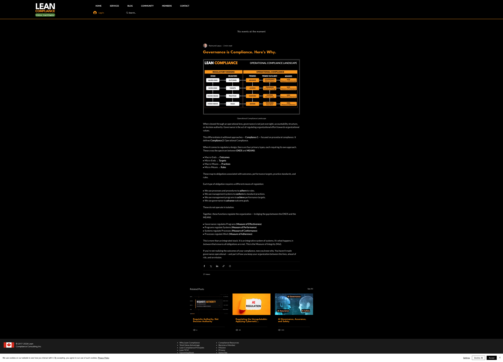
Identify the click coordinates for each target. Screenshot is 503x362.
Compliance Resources (228, 342)
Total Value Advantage (189, 345)
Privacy (221, 350)
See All (310, 289)
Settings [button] (466, 357)
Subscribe (222, 352)
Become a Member (226, 345)
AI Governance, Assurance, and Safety (292, 320)
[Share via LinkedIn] (217, 266)
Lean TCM (184, 350)
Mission (222, 347)
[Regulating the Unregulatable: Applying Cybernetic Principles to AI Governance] (252, 304)
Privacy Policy (103, 357)
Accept (491, 357)
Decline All (478, 357)
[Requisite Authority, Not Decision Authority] (209, 304)
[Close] (499, 358)
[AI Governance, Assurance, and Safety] (294, 304)
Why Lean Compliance (189, 342)
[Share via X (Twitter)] (210, 266)
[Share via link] (223, 266)
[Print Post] (230, 266)
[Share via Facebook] (204, 266)
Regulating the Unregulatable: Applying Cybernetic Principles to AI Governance (251, 320)
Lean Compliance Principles (191, 347)
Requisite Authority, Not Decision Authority (205, 320)
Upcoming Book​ (186, 352)
